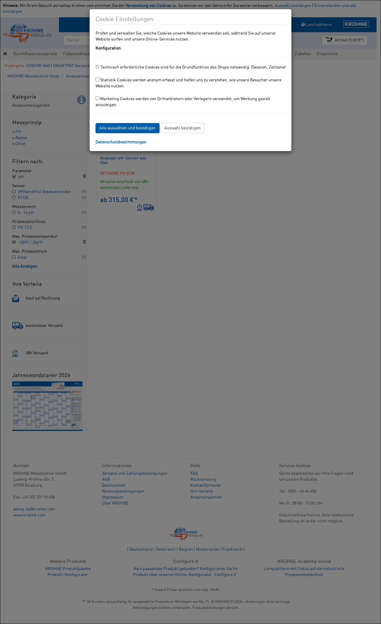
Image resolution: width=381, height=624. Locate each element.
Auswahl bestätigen (182, 128)
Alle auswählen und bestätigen (127, 128)
